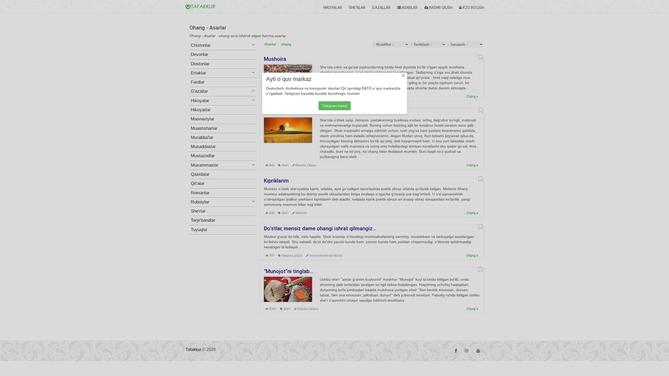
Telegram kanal (334, 106)
